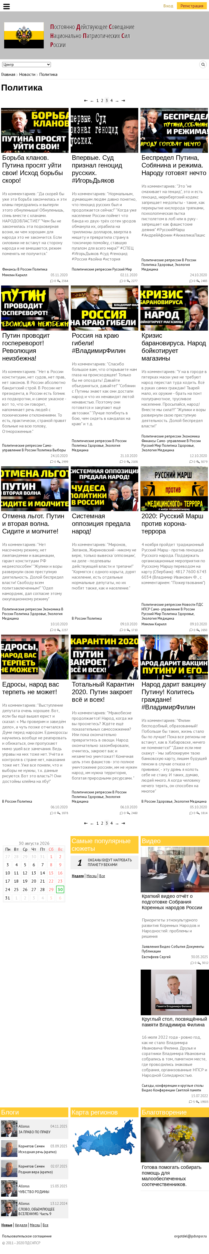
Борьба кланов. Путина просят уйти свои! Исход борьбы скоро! (32, 169)
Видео (165, 946)
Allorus (24, 1126)
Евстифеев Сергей (156, 957)
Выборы (59, 450)
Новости (27, 74)
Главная (8, 74)
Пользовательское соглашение (27, 1236)
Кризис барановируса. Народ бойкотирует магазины (174, 347)
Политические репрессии (92, 269)
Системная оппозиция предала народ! (101, 523)
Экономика (191, 436)
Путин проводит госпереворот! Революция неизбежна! (26, 347)
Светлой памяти (188, 1090)
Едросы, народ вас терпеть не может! (30, 688)
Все (102, 876)
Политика (39, 269)
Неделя (21, 1225)
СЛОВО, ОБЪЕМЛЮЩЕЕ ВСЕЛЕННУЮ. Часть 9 (37, 1211)
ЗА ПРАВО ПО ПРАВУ (34, 1132)
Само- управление (171, 441)
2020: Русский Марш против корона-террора (172, 523)
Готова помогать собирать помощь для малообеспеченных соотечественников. (171, 1176)
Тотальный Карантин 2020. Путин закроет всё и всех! (103, 692)
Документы (195, 946)
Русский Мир (122, 269)
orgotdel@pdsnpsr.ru (190, 1236)
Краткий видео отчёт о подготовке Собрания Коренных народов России (172, 901)
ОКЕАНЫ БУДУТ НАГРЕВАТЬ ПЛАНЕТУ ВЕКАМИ (110, 862)
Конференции (164, 1090)
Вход (168, 5)
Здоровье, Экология (173, 264)
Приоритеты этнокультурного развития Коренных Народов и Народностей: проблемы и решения (171, 928)
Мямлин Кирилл (14, 275)
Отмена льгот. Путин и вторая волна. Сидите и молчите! (33, 523)
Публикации (151, 951)
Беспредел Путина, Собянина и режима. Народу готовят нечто (174, 165)
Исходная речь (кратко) (38, 1152)
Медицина (150, 269)
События (178, 946)
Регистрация (191, 5)
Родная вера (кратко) (36, 1172)
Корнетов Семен (32, 1146)
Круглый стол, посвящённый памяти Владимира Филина (174, 1022)
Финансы (9, 269)
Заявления (150, 946)
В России (24, 269)
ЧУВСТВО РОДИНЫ (34, 1192)
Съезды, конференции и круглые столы (173, 1085)
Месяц (92, 876)
